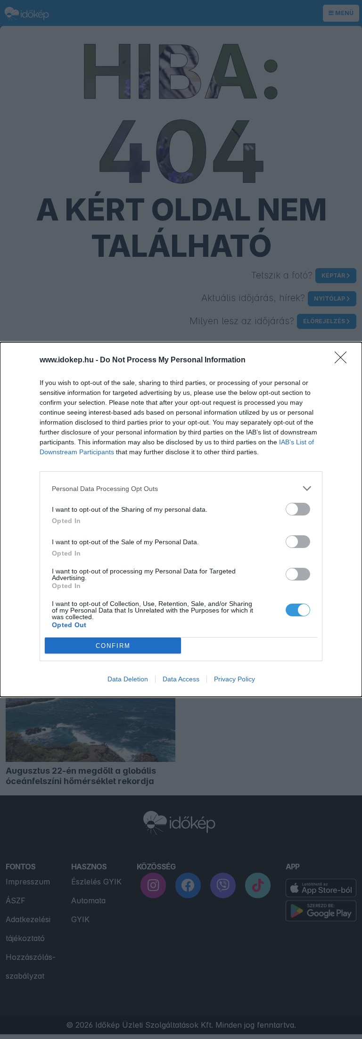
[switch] (298, 509)
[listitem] (181, 488)
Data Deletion (127, 679)
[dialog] (181, 519)
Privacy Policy (234, 679)
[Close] (344, 360)
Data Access (181, 679)
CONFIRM (113, 645)
